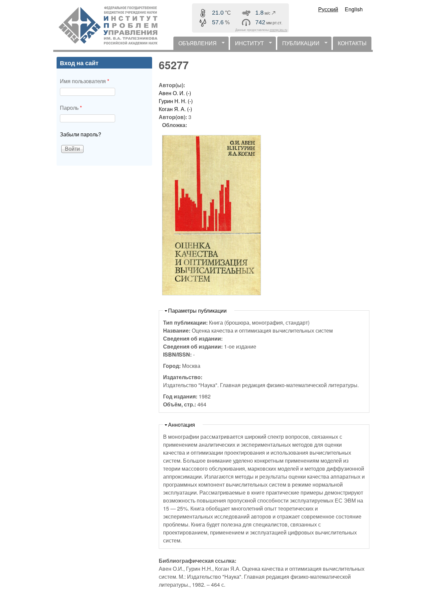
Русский (328, 9)
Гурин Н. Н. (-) (176, 101)
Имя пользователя (84, 81)
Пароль (71, 107)
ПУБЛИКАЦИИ (298, 44)
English (354, 9)
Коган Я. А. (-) (175, 109)
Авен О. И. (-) (175, 93)
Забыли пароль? (80, 134)
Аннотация (181, 424)
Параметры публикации (197, 310)
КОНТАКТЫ (352, 43)
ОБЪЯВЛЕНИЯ (195, 44)
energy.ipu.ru (278, 30)
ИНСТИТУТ (247, 44)
